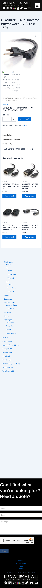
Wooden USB (7, 367)
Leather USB (7, 353)
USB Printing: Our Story (11, 364)
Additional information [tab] (11, 139)
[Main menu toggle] (37, 5)
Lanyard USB (7, 349)
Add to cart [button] (9, 196)
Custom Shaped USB (10, 345)
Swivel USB (6, 360)
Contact (21, 569)
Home (4, 98)
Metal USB (6, 356)
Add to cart (24, 119)
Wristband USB (8, 371)
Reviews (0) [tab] (7, 144)
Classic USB (7, 341)
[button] (36, 36)
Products (21, 561)
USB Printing (21, 563)
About (21, 566)
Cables (10, 98)
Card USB (6, 338)
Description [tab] (7, 135)
